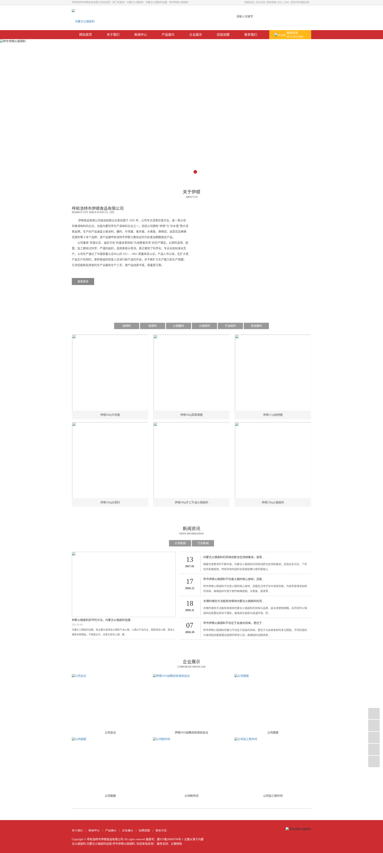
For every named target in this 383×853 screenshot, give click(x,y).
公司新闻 (180, 543)
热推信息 (249, 2)
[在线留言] (374, 749)
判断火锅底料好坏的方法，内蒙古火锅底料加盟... (102, 619)
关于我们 (113, 34)
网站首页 (85, 34)
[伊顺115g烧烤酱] (273, 372)
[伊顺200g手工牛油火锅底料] (191, 460)
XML (286, 2)
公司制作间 (191, 795)
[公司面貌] (272, 701)
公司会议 (110, 732)
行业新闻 (203, 543)
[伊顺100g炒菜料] (110, 460)
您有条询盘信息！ (301, 2)
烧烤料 (126, 325)
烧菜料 (152, 325)
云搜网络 (176, 843)
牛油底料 (230, 325)
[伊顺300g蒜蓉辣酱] (191, 372)
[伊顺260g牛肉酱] (110, 372)
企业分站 (260, 2)
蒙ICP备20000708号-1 (170, 839)
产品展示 (168, 34)
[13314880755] (374, 725)
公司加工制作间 (273, 795)
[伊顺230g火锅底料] (273, 460)
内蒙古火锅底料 (135, 2)
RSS (280, 2)
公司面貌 (272, 732)
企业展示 (195, 34)
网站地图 (271, 2)
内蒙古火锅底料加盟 (156, 2)
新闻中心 (140, 34)
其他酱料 (256, 325)
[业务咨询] (374, 713)
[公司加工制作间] (272, 764)
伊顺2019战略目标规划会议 (191, 732)
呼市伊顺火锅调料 (178, 2)
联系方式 (161, 830)
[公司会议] (110, 701)
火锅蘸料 (178, 325)
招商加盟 (223, 34)
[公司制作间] (191, 764)
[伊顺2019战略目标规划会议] (191, 701)
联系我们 (250, 34)
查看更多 (83, 281)
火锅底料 (204, 325)
